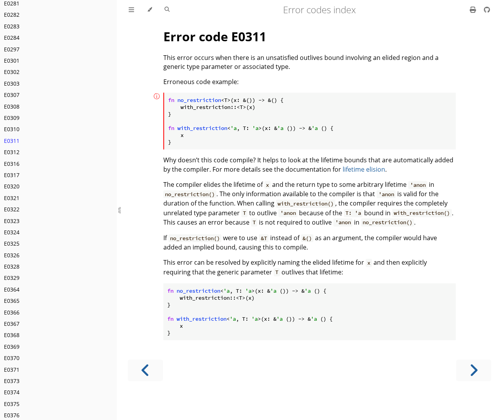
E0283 (11, 26)
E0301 (11, 60)
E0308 (11, 106)
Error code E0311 (214, 36)
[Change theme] (149, 9)
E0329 (11, 277)
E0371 (11, 369)
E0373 (11, 381)
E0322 (11, 209)
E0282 (11, 14)
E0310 (11, 129)
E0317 (11, 175)
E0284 (11, 37)
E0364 (11, 289)
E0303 (11, 83)
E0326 (11, 255)
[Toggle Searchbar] (167, 9)
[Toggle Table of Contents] (131, 9)
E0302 (11, 72)
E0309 (11, 117)
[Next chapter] (473, 370)
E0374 (11, 392)
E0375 (11, 404)
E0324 (11, 232)
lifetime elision (364, 169)
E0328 (11, 266)
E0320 (11, 186)
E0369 (11, 346)
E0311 (11, 140)
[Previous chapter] (145, 370)
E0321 (11, 198)
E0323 (11, 221)
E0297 (11, 49)
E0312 (11, 152)
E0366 (11, 312)
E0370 (11, 358)
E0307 (11, 94)
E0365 (11, 300)
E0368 (11, 335)
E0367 (11, 323)
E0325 (11, 243)
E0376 (11, 415)
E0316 (11, 163)
